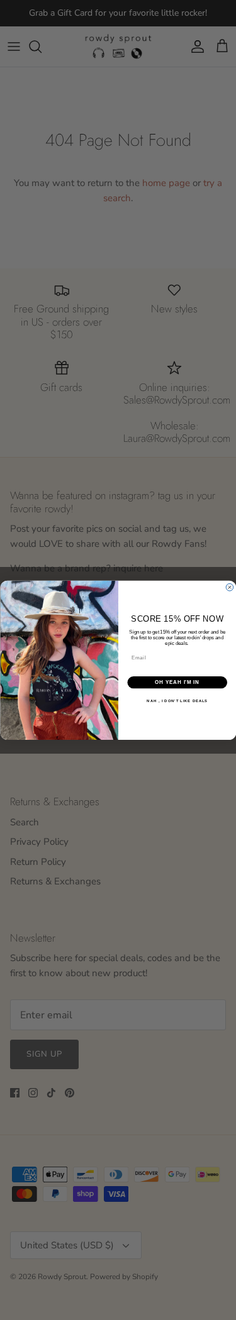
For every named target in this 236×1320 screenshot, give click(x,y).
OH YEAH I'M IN (177, 682)
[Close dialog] (229, 587)
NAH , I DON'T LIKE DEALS (177, 700)
